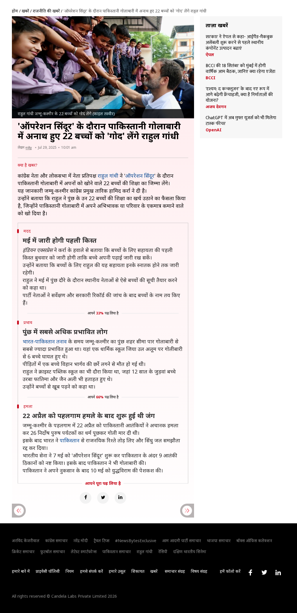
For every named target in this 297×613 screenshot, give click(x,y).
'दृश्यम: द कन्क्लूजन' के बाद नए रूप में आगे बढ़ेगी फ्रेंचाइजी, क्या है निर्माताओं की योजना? (239, 95)
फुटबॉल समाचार (52, 551)
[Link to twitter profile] (264, 572)
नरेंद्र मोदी (80, 540)
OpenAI (214, 129)
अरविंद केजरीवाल (25, 540)
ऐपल (210, 54)
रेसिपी (162, 551)
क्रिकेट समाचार (23, 551)
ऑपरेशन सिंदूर (139, 175)
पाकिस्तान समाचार (116, 551)
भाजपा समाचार (219, 540)
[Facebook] (85, 498)
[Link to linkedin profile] (278, 572)
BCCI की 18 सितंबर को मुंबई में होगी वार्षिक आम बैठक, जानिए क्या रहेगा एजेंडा (240, 69)
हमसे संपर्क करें (91, 571)
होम (15, 11)
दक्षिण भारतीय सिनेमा (189, 551)
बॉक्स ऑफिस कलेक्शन (254, 540)
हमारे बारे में (21, 571)
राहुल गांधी (108, 175)
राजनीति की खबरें (46, 11)
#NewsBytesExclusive (135, 540)
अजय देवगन (216, 106)
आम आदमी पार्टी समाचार (181, 540)
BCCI (210, 77)
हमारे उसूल (117, 571)
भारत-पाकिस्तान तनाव (45, 341)
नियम (70, 571)
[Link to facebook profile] (250, 572)
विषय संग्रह (199, 571)
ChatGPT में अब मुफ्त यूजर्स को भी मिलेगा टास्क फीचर (241, 121)
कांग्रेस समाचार (56, 540)
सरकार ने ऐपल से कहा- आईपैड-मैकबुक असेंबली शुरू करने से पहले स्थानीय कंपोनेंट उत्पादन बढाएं (239, 42)
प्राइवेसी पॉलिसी (48, 571)
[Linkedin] (120, 498)
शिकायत (137, 571)
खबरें (25, 11)
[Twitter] (103, 498)
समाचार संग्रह (175, 571)
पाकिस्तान (69, 440)
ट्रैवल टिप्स (101, 540)
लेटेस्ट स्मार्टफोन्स (84, 551)
